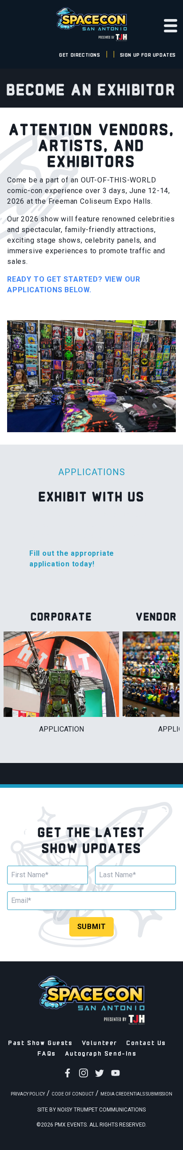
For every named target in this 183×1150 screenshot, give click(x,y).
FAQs (46, 1052)
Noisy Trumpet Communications (101, 1110)
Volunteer (99, 1042)
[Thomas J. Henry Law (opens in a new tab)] (91, 37)
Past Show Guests (40, 1042)
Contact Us (146, 1042)
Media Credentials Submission (136, 1094)
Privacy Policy (28, 1094)
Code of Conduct (73, 1094)
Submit (91, 926)
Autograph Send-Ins (101, 1052)
